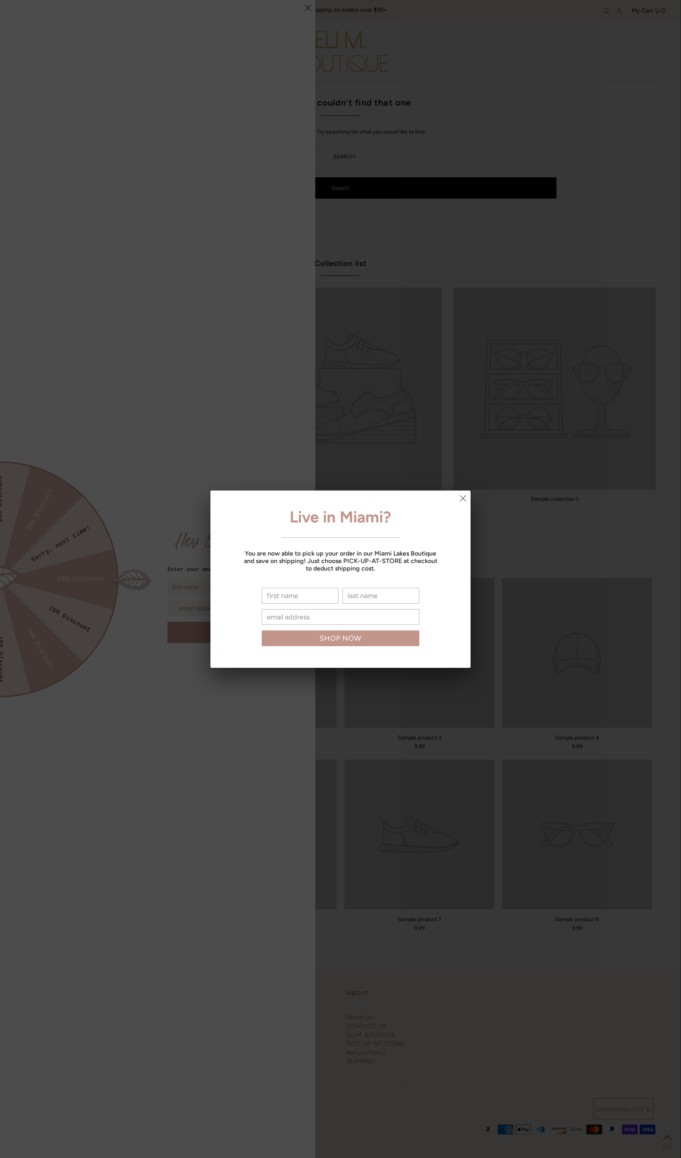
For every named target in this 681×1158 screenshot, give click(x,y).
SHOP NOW (340, 638)
